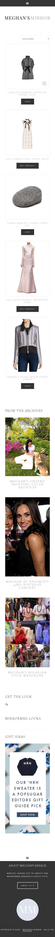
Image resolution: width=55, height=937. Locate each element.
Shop (27, 101)
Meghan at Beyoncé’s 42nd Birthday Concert (27, 585)
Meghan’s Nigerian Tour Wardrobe (27, 674)
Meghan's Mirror (27, 17)
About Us (26, 886)
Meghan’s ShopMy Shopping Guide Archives (27, 484)
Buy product (27, 166)
